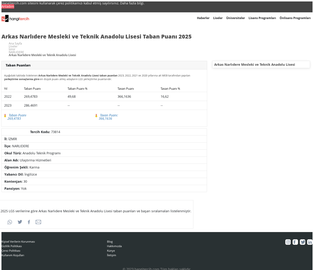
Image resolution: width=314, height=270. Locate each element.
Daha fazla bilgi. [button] (132, 3)
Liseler (218, 18)
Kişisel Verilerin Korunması (18, 241)
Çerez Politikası (10, 250)
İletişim (111, 255)
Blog (110, 241)
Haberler (203, 18)
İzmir (12, 49)
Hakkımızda (114, 246)
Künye (111, 250)
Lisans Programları (262, 18)
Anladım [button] (7, 6)
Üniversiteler (235, 18)
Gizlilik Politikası (11, 246)
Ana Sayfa (15, 43)
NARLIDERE (16, 52)
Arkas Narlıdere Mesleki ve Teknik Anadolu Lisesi (254, 64)
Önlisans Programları (295, 18)
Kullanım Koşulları (12, 255)
